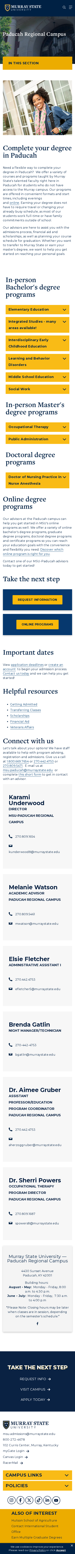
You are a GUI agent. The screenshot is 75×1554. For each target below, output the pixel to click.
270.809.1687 (25, 1214)
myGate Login (13, 1451)
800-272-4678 (14, 1439)
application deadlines (27, 665)
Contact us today (16, 673)
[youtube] (56, 1501)
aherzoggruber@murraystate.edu (35, 1145)
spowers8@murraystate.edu (37, 1223)
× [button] (71, 1545)
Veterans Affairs (22, 727)
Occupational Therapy (29, 427)
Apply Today (33, 1400)
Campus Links (24, 1475)
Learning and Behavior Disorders (29, 361)
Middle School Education (31, 377)
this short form (30, 774)
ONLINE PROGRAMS (37, 624)
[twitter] (29, 1501)
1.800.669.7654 (18, 761)
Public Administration (28, 439)
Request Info (33, 1379)
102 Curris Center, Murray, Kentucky (30, 1445)
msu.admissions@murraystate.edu (29, 1434)
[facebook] (21, 1501)
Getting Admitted (24, 704)
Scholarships (19, 715)
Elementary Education (29, 310)
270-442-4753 (26, 1045)
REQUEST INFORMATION (37, 600)
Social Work (19, 389)
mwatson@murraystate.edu (36, 923)
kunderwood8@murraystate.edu (34, 852)
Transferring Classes (25, 710)
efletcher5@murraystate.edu (37, 989)
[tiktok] (39, 1501)
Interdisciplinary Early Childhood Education (28, 343)
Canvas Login (13, 1457)
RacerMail (10, 1463)
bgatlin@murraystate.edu (35, 1054)
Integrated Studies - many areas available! (32, 325)
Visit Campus (33, 1389)
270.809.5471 (13, 766)
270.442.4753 (44, 761)
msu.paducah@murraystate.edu (28, 770)
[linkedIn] (47, 1501)
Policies (17, 1485)
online (14, 203)
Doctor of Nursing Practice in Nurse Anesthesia (35, 480)
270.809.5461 (25, 914)
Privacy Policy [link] (37, 1550)
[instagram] (11, 1501)
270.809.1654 (25, 836)
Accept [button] (61, 1550)
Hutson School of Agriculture (34, 1520)
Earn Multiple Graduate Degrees (36, 1537)
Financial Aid (19, 721)
